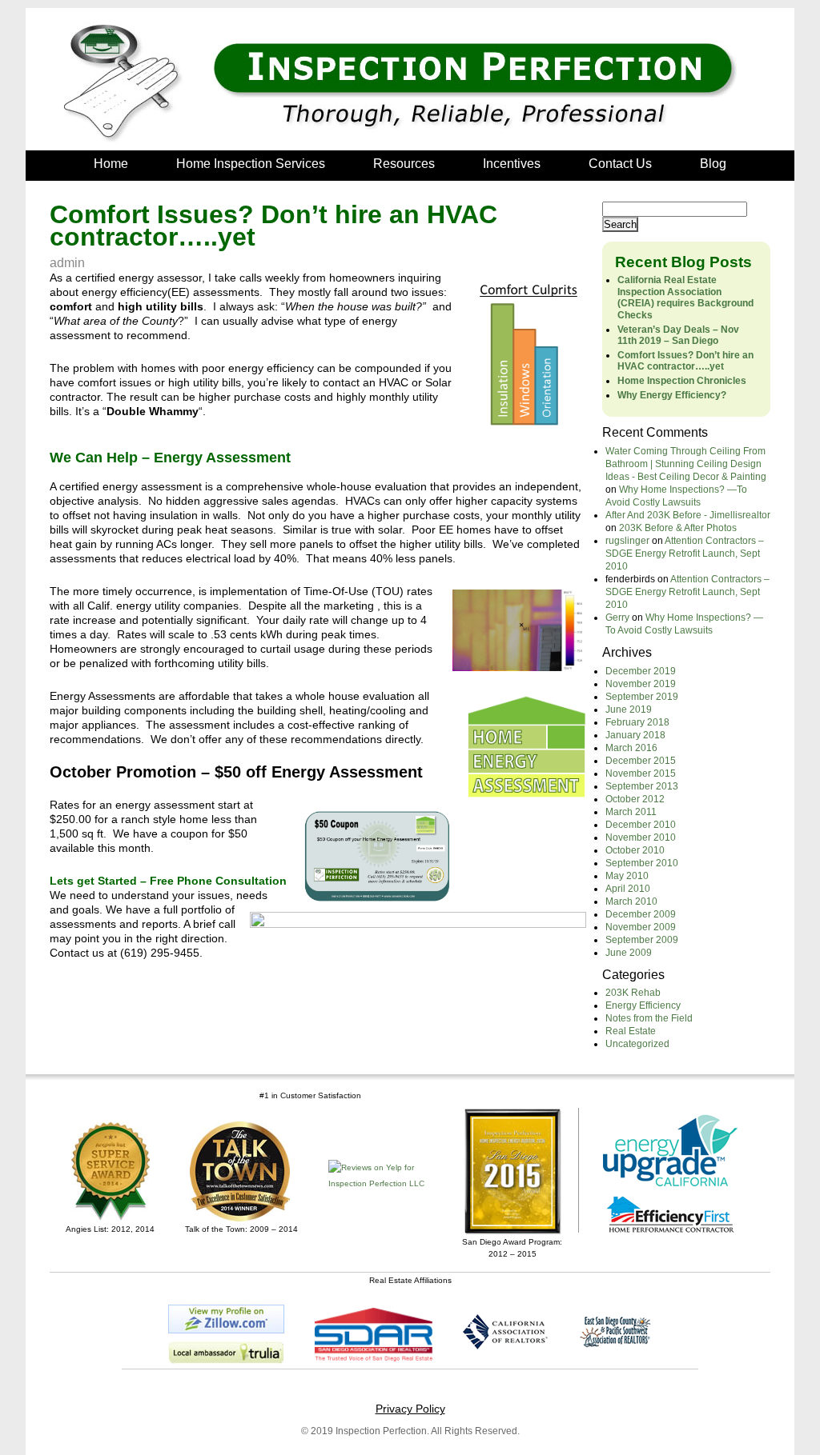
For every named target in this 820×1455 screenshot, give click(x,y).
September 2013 (641, 786)
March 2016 (631, 747)
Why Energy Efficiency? (671, 395)
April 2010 (627, 888)
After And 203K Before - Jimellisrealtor (687, 515)
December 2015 (640, 760)
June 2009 (628, 952)
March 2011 (631, 811)
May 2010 (627, 875)
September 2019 (641, 696)
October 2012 (635, 799)
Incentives (512, 163)
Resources (404, 163)
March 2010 (631, 901)
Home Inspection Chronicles (681, 380)
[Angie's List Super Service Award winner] (110, 1171)
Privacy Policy (410, 1408)
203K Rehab (633, 992)
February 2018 (637, 722)
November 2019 (640, 684)
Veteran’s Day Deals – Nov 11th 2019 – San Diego (678, 335)
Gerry (617, 617)
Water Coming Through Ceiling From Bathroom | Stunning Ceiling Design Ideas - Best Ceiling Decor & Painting (685, 464)
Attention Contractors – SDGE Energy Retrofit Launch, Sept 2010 (684, 553)
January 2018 (635, 735)
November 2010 (640, 837)
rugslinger (627, 540)
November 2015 (640, 773)
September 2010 (641, 863)
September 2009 (641, 939)
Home (111, 163)
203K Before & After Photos (678, 528)
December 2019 (640, 671)
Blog (713, 163)
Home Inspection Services (250, 163)
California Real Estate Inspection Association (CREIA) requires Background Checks (685, 297)
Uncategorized (637, 1043)
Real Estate (630, 1031)
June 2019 (628, 709)
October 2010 (635, 850)
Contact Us (620, 163)
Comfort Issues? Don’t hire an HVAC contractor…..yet (685, 361)
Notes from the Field (649, 1018)
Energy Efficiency (643, 1005)
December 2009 (640, 914)
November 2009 (640, 927)
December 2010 (640, 824)
